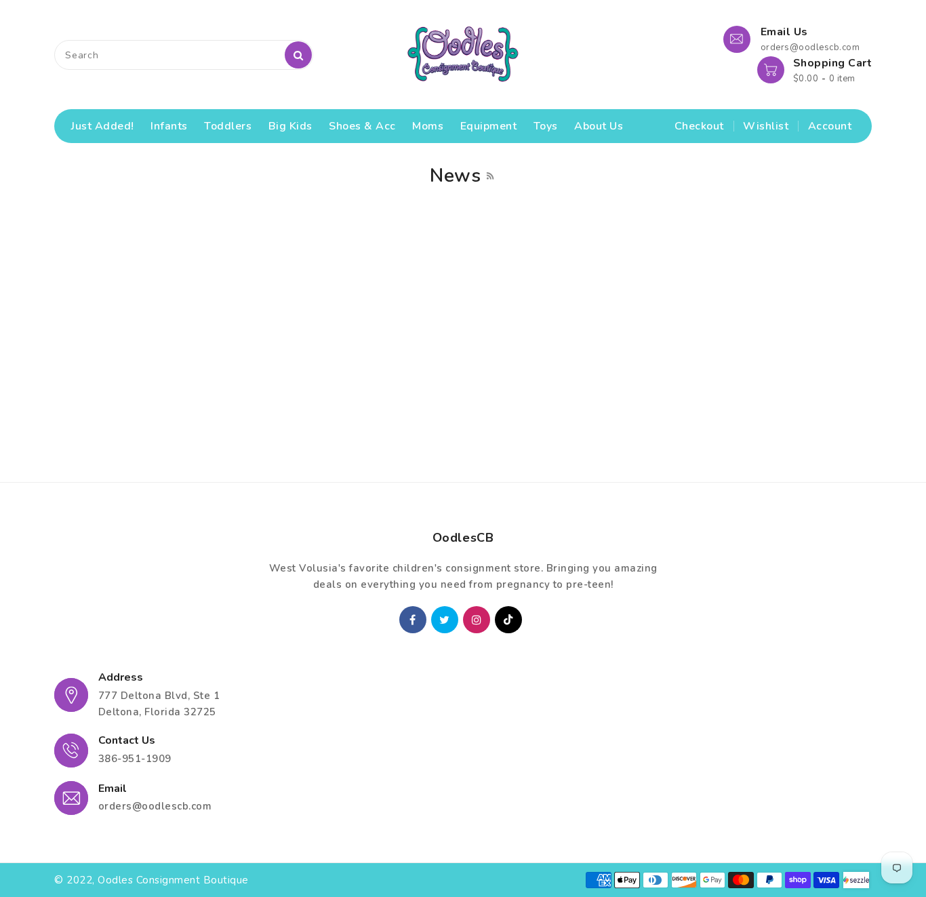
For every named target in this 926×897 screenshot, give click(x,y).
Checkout (699, 126)
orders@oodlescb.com (155, 806)
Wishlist (765, 126)
